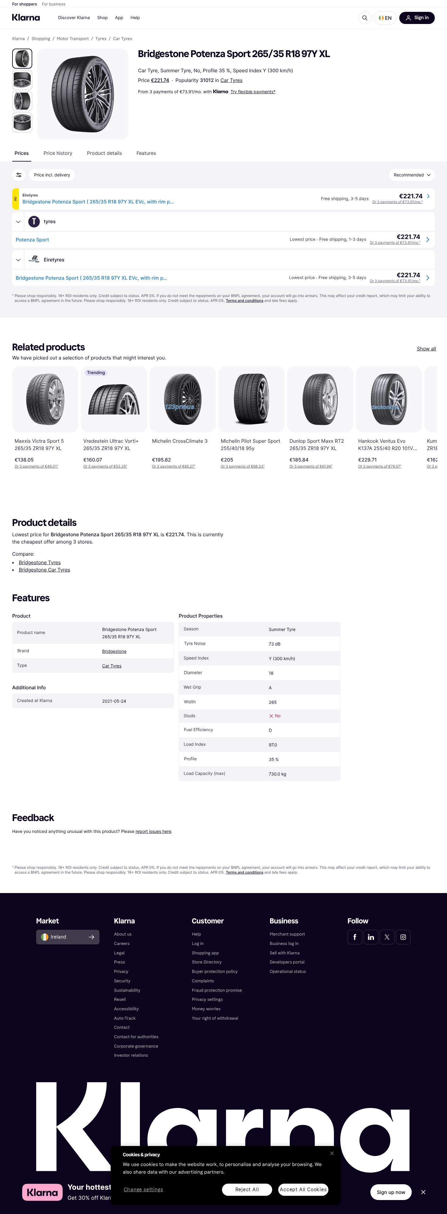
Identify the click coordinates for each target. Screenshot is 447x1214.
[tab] (21, 153)
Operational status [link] (288, 971)
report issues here (153, 831)
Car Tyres (231, 80)
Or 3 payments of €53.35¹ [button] (105, 466)
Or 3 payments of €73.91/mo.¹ (397, 201)
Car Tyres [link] (122, 38)
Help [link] (196, 934)
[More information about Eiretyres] (18, 260)
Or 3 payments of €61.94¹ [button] (310, 466)
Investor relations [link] (131, 1055)
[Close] (332, 1153)
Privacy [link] (121, 971)
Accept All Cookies (303, 1189)
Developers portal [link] (287, 962)
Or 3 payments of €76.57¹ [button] (379, 466)
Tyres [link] (100, 38)
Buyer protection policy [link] (215, 971)
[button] (385, 18)
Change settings (143, 1190)
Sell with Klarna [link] (285, 953)
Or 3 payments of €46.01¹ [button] (36, 466)
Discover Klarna (74, 17)
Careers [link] (122, 943)
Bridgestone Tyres (40, 562)
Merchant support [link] (287, 934)
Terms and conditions (244, 300)
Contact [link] (122, 1027)
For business (54, 4)
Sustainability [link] (127, 990)
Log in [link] (198, 943)
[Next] (426, 417)
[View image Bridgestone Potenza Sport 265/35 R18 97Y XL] (22, 59)
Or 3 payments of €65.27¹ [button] (173, 466)
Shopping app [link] (205, 953)
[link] (355, 937)
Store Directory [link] (207, 962)
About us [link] (123, 934)
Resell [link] (120, 999)
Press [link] (119, 962)
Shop (102, 17)
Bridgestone (114, 651)
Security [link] (122, 981)
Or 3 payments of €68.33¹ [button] (243, 466)
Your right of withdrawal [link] (215, 1018)
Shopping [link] (41, 38)
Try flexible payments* (252, 91)
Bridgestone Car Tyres (44, 570)
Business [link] (284, 921)
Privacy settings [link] (207, 999)
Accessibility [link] (126, 1008)
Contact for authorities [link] (136, 1036)
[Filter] (19, 175)
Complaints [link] (203, 981)
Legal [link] (119, 953)
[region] (226, 1175)
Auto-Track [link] (125, 1018)
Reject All (247, 1189)
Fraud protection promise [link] (217, 990)
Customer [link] (208, 921)
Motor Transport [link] (73, 38)
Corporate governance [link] (136, 1046)
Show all (426, 349)
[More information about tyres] (18, 222)
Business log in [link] (284, 943)
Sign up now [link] (391, 1192)
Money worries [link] (206, 1008)
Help (135, 17)
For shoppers (24, 4)
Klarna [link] (18, 38)
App (119, 17)
